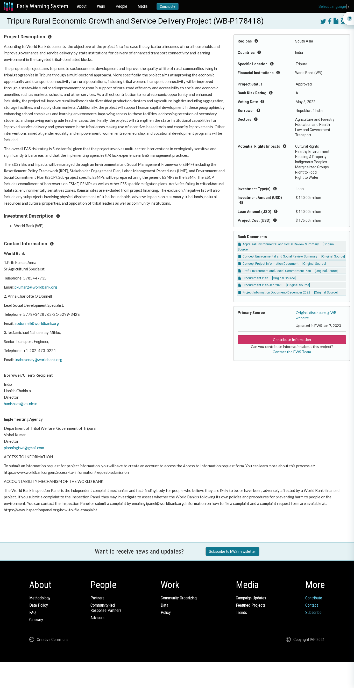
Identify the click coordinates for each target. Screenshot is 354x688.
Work (101, 6)
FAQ (32, 612)
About (82, 6)
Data (164, 605)
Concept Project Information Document (270, 264)
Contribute (167, 6)
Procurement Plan (255, 278)
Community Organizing (179, 598)
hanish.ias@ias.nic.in (20, 404)
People (121, 6)
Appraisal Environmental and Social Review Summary (280, 244)
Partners (97, 598)
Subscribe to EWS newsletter (232, 551)
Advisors (97, 617)
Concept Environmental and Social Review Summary (279, 256)
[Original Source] (333, 256)
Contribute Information (292, 339)
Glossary (36, 619)
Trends (241, 612)
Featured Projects (251, 605)
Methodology (40, 598)
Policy (166, 612)
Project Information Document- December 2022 (276, 292)
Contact (311, 605)
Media (142, 6)
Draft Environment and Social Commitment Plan (276, 271)
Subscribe (313, 612)
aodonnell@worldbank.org (37, 323)
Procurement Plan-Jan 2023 (262, 285)
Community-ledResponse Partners (106, 608)
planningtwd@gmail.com (24, 448)
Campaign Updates (251, 598)
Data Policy (38, 605)
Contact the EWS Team (292, 351)
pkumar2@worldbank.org (36, 287)
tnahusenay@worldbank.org (38, 359)
